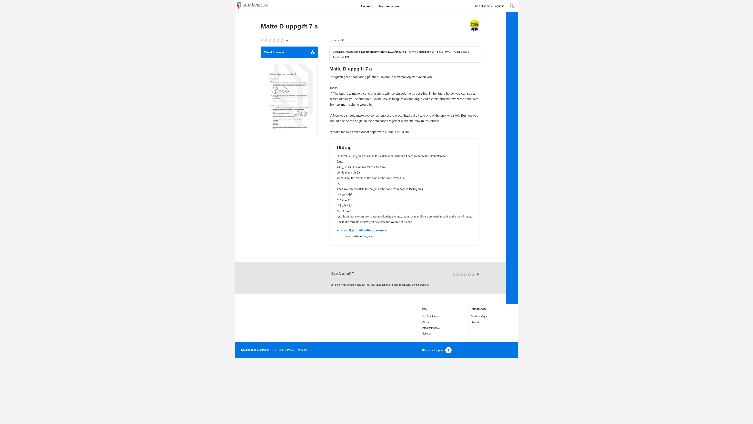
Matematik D (336, 40)
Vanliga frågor (479, 316)
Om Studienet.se (431, 316)
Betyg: (440, 51)
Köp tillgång (482, 5)
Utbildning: (339, 51)
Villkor (425, 322)
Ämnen (365, 6)
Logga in (499, 5)
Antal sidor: (460, 51)
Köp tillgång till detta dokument (363, 230)
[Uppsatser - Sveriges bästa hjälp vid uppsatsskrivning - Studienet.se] (262, 6)
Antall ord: (338, 57)
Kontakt (475, 322)
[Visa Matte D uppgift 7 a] (289, 100)
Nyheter (426, 333)
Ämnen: (413, 51)
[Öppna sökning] (512, 7)
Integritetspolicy (431, 327)
